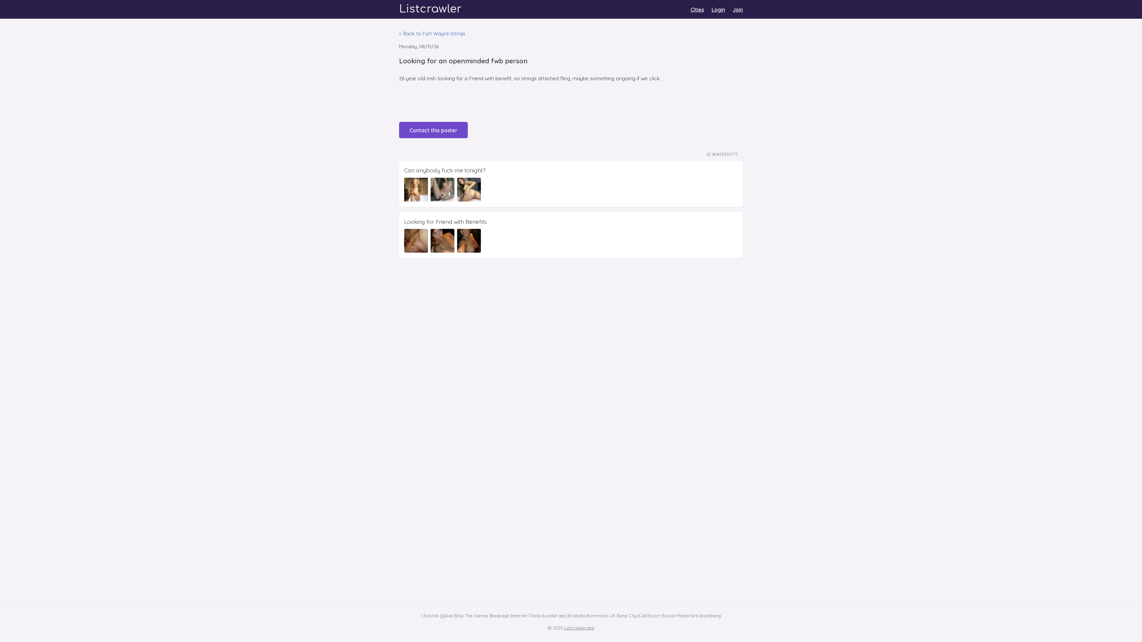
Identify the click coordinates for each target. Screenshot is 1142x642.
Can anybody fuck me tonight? (445, 170)
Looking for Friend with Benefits (445, 221)
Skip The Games (471, 616)
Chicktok (430, 616)
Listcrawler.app (579, 628)
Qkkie (447, 616)
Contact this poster (433, 130)
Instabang (711, 616)
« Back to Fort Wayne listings (432, 33)
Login (718, 9)
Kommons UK (601, 616)
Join (738, 9)
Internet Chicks (527, 616)
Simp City (627, 616)
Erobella (576, 616)
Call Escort (650, 616)
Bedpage (499, 616)
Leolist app (555, 616)
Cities (697, 9)
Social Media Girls (681, 616)
